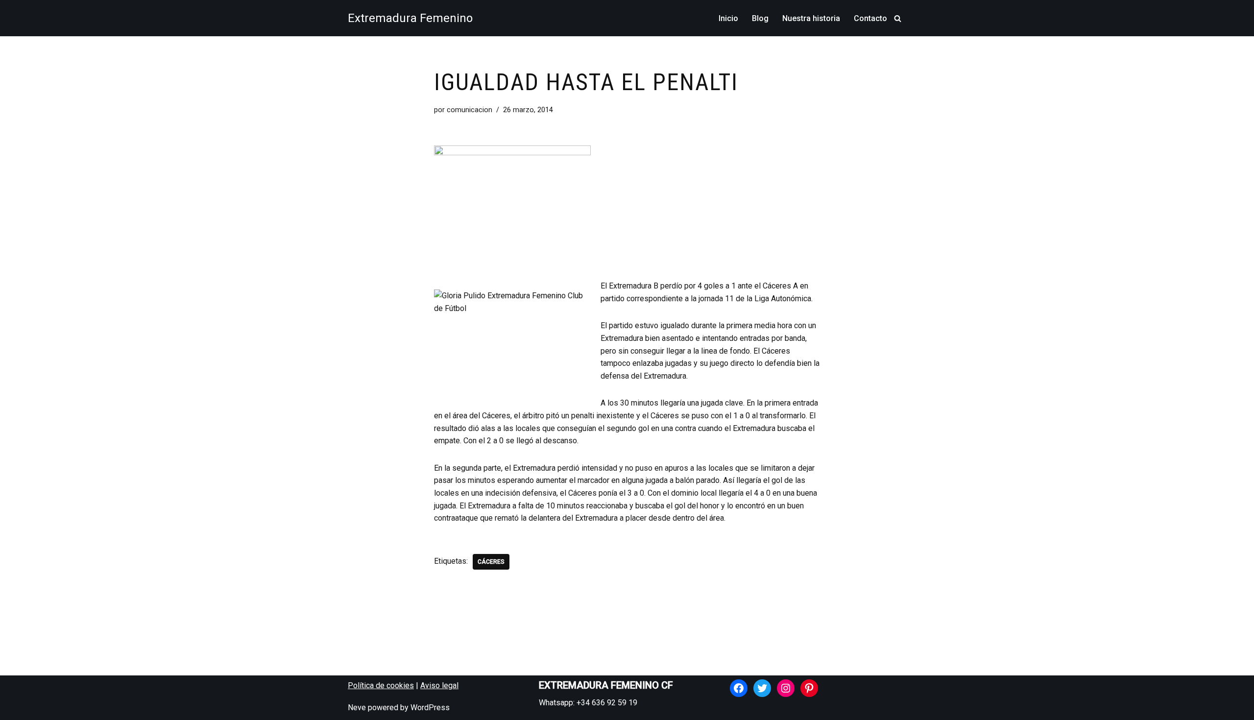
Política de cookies (381, 685)
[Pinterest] (809, 688)
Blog (760, 18)
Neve (357, 707)
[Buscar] (897, 18)
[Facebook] (739, 688)
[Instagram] (786, 688)
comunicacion (469, 110)
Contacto (870, 18)
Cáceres (491, 561)
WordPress (430, 707)
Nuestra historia (811, 18)
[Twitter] (762, 688)
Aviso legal (439, 685)
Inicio (728, 18)
